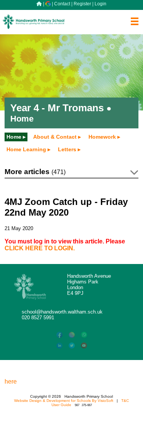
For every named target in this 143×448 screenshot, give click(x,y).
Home (13, 137)
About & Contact (55, 137)
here (11, 381)
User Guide (61, 405)
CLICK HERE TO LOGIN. (40, 248)
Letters (67, 149)
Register (82, 3)
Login (100, 3)
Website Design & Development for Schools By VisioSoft (63, 400)
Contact (62, 3)
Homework (102, 137)
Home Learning (26, 149)
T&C (125, 400)
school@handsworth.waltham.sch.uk (62, 312)
